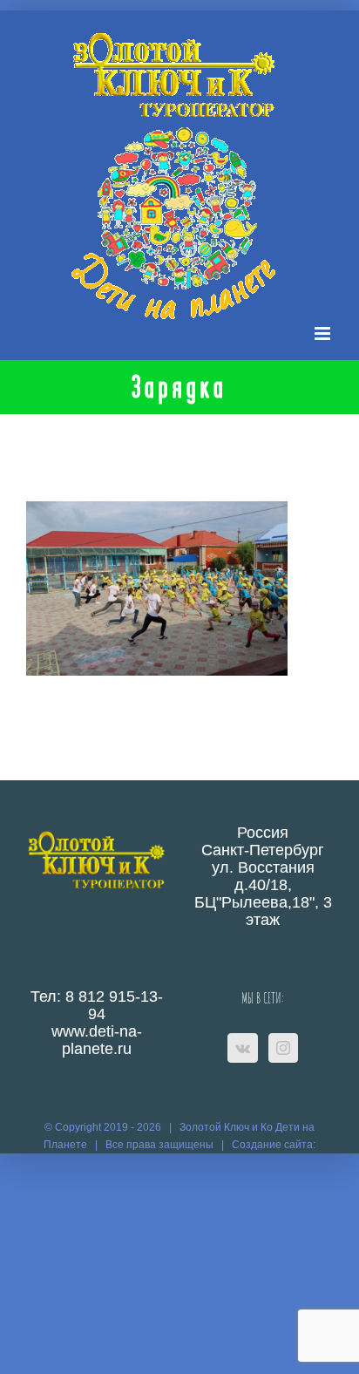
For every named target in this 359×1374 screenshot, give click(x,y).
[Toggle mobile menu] (324, 333)
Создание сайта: (273, 1145)
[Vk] (242, 1048)
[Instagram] (283, 1048)
